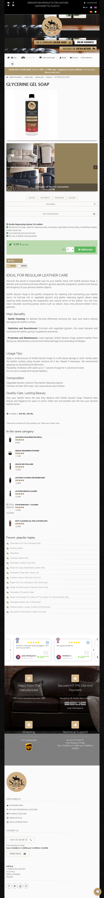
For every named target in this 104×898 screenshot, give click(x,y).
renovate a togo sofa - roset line (24, 573)
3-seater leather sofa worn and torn (25, 577)
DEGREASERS (59, 198)
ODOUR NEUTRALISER (24, 464)
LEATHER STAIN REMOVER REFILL (28, 437)
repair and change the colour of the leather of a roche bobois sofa (39, 597)
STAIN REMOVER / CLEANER (26, 505)
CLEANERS (72, 198)
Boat (64, 58)
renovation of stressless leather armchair (28, 612)
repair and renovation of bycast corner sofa (29, 587)
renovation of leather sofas (22, 592)
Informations (86, 58)
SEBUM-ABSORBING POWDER (27, 451)
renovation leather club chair (22, 563)
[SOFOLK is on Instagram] (26, 886)
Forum (75, 58)
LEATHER (32, 198)
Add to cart (86, 249)
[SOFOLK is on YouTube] (20, 886)
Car (15, 58)
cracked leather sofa (19, 558)
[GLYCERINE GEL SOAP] (52, 115)
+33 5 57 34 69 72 (18, 839)
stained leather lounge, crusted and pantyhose (30, 607)
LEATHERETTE (45, 198)
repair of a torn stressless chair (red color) (29, 582)
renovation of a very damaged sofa (25, 543)
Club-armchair (48, 58)
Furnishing (30, 58)
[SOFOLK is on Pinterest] (14, 886)
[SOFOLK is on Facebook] (8, 886)
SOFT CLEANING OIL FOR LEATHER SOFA (31, 521)
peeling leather (16, 548)
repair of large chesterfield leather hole (27, 568)
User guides (50, 204)
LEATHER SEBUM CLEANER (26, 491)
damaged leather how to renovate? (25, 602)
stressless (14, 553)
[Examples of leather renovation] (52, 167)
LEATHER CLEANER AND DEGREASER (30, 478)
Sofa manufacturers (50, 214)
